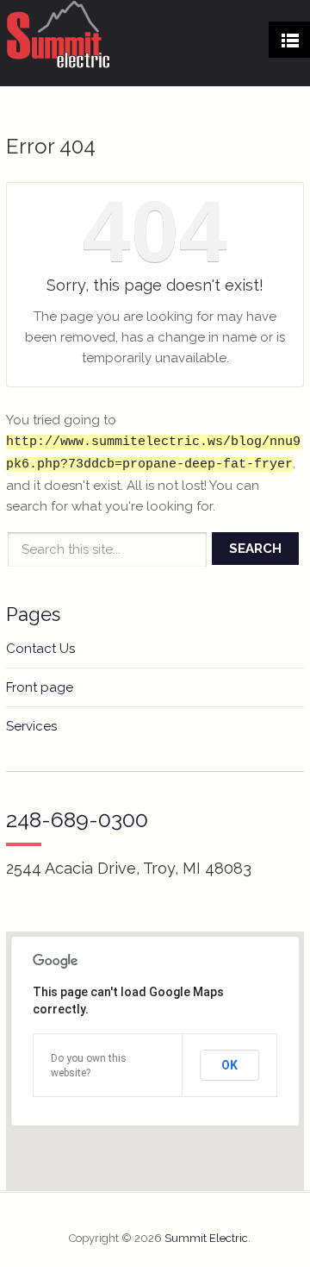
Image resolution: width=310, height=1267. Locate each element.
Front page (39, 687)
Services (31, 726)
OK (229, 1065)
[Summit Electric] (58, 34)
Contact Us (40, 648)
